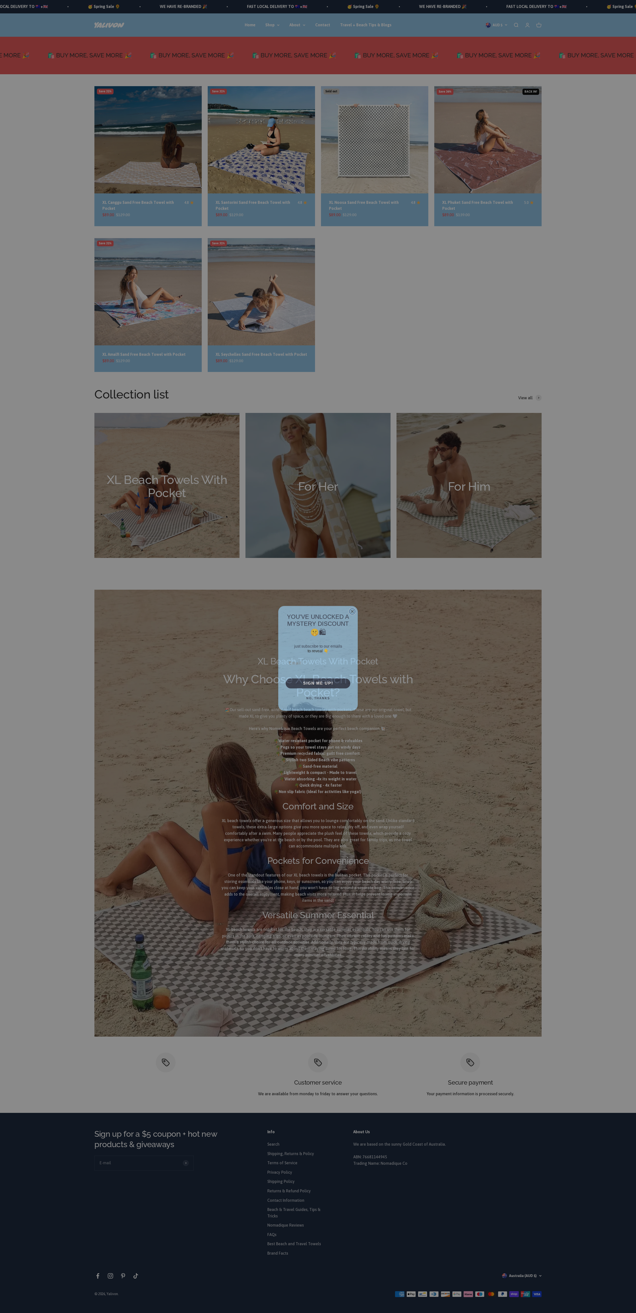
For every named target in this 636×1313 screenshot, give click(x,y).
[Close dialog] (352, 610)
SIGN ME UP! (318, 681)
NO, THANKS (318, 696)
